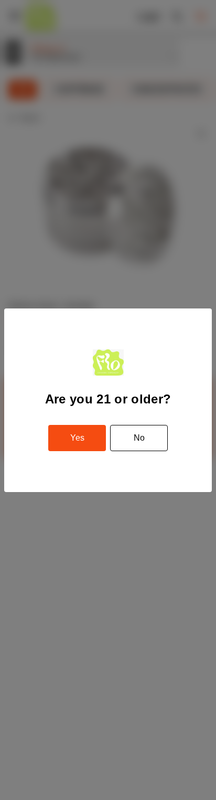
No (139, 437)
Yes (77, 437)
